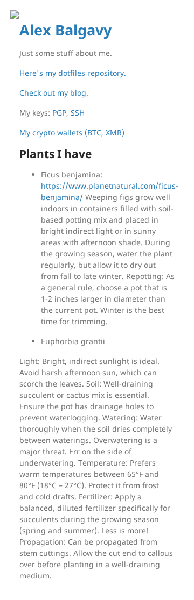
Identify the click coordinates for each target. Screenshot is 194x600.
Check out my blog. (53, 93)
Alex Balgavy (65, 30)
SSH (78, 113)
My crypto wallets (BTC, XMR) (71, 132)
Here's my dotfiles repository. (72, 73)
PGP (59, 113)
